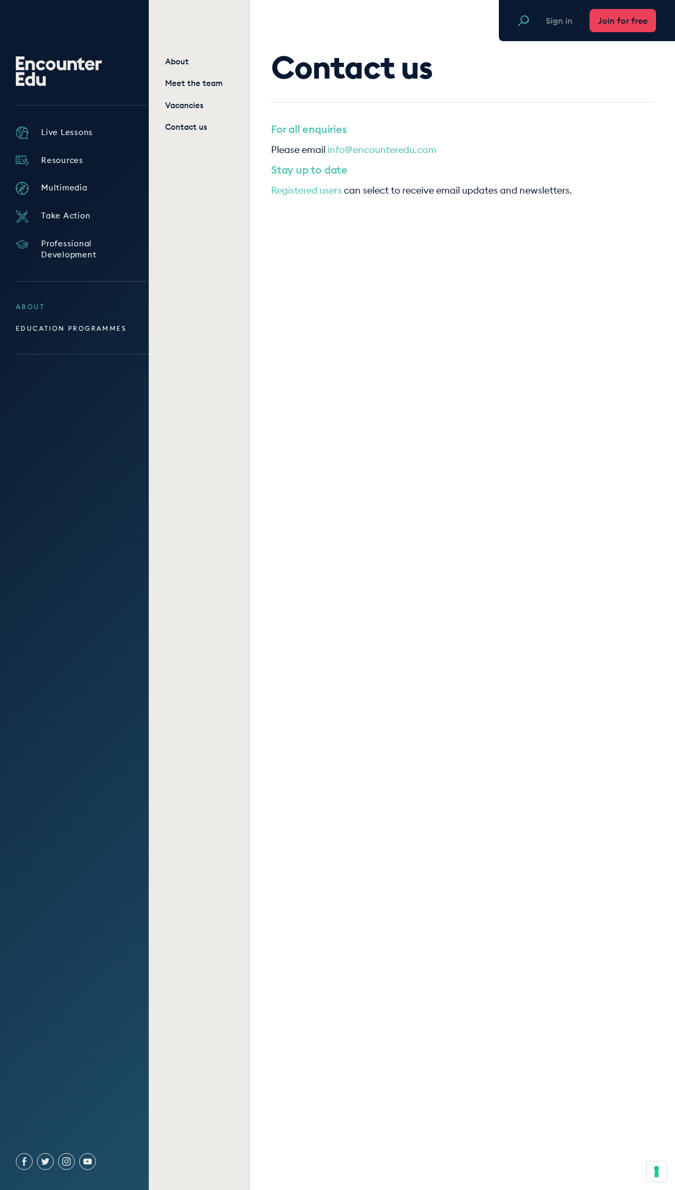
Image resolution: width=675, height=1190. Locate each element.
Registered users (306, 190)
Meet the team (194, 83)
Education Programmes (71, 328)
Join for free (623, 20)
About (30, 307)
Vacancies (184, 105)
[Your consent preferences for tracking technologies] (657, 1172)
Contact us (186, 127)
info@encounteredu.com (382, 149)
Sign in (559, 20)
